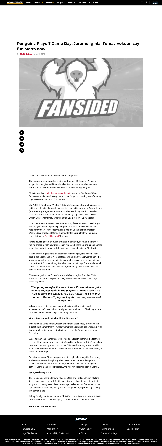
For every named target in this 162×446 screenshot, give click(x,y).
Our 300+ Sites (134, 424)
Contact (105, 424)
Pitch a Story (52, 429)
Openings (83, 424)
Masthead (51, 424)
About (24, 424)
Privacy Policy (85, 429)
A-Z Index (83, 433)
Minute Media (16, 439)
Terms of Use (107, 429)
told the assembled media (58, 193)
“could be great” (52, 236)
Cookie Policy (133, 429)
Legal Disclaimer (29, 433)
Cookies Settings (109, 433)
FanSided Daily (28, 429)
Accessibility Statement (57, 433)
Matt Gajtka (26, 54)
